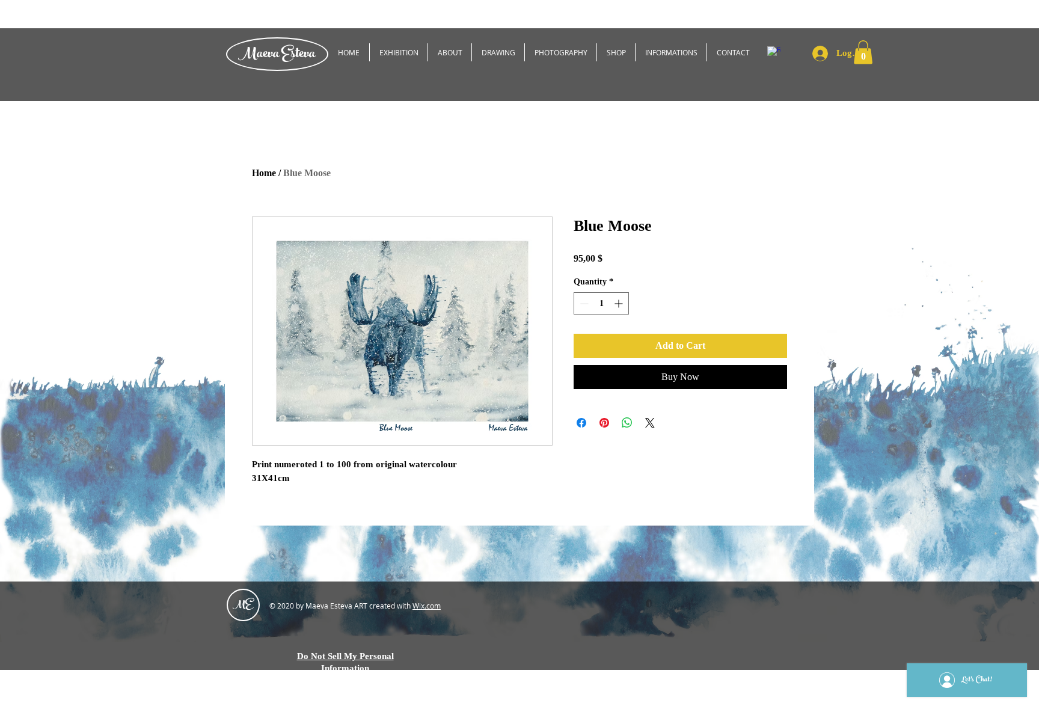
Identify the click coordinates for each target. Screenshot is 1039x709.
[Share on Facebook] (581, 423)
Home (264, 173)
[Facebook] (774, 53)
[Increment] (619, 303)
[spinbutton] (601, 303)
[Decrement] (582, 303)
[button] (863, 52)
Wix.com (426, 605)
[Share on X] (650, 423)
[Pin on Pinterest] (604, 423)
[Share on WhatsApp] (627, 423)
